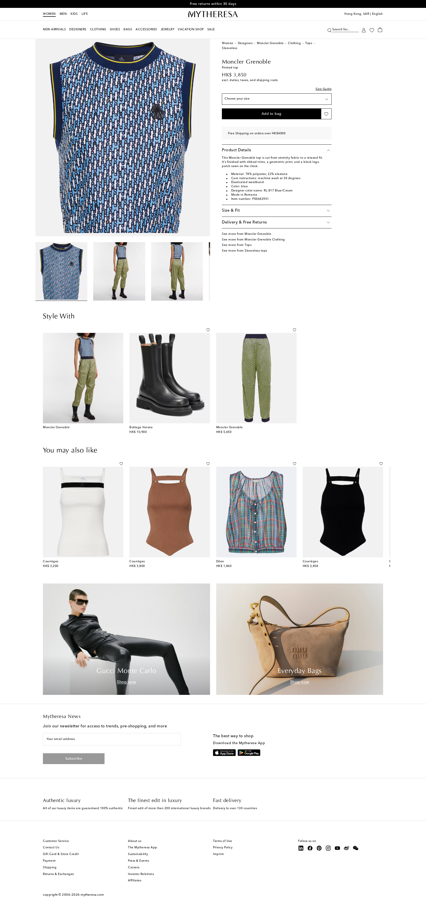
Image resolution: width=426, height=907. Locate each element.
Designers (245, 43)
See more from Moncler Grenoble (246, 234)
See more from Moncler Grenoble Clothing (253, 239)
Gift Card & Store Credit (61, 854)
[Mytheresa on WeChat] (356, 848)
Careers (134, 867)
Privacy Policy (222, 847)
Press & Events (138, 860)
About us (134, 841)
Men (63, 14)
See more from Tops (236, 245)
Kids (74, 14)
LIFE (85, 14)
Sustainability (138, 854)
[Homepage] (213, 14)
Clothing (294, 43)
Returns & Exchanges (58, 874)
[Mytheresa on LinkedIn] (301, 848)
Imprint (218, 854)
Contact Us (51, 847)
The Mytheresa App (142, 847)
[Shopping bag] (380, 29)
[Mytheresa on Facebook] (310, 848)
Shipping (49, 867)
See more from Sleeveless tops (244, 250)
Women (49, 14)
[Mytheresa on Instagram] (328, 848)
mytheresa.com (92, 894)
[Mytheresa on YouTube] (337, 848)
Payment (49, 860)
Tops (308, 43)
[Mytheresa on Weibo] (347, 848)
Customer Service (56, 841)
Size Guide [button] (324, 89)
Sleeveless (229, 48)
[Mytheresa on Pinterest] (319, 848)
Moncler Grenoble (270, 43)
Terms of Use (222, 841)
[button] (329, 29)
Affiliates (134, 880)
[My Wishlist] (372, 29)
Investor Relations (141, 874)
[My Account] (364, 29)
